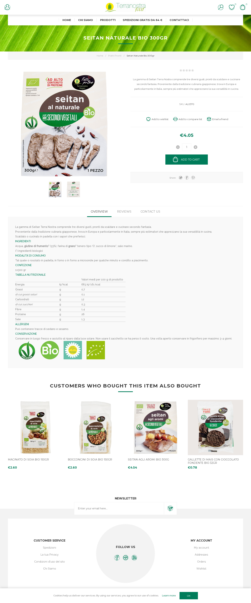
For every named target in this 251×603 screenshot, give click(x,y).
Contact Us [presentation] (150, 211)
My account (201, 547)
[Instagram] (125, 557)
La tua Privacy (49, 554)
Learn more (169, 595)
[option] (55, 189)
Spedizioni (49, 547)
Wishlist (201, 568)
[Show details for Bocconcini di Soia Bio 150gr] (95, 427)
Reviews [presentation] (124, 211)
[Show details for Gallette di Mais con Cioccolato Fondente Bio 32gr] (215, 427)
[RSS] (134, 557)
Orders (201, 561)
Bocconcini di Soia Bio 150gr (90, 459)
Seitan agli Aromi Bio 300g (148, 459)
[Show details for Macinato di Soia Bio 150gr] (35, 427)
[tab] (99, 211)
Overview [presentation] (99, 211)
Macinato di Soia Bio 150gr (28, 459)
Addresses (201, 554)
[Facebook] (117, 557)
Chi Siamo (49, 568)
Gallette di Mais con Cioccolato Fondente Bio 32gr (213, 461)
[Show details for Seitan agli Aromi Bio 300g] (155, 427)
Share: (172, 177)
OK (188, 595)
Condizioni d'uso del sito (49, 561)
